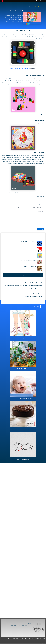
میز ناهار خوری (27, 625)
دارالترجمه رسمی (6, 625)
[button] (43, 1)
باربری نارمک (28, 626)
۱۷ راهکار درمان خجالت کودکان (23, 338)
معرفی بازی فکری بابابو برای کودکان (30, 254)
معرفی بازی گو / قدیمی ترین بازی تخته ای (30, 266)
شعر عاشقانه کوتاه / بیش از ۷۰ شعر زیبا (23, 459)
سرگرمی (36, 6)
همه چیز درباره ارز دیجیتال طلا (37, 293)
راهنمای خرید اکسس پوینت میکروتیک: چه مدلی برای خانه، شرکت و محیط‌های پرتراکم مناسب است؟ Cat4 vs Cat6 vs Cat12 (23, 285)
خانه (40, 6)
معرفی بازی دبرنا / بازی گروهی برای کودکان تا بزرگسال (28, 260)
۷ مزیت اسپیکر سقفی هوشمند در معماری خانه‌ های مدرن (33, 296)
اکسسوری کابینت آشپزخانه (21, 626)
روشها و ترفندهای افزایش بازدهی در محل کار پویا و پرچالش (33, 290)
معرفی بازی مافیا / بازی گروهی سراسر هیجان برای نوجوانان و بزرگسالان (25, 247)
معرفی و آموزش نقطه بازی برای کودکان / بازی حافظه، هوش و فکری (26, 241)
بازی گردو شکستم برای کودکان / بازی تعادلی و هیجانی (20, 68)
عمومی (38, 6)
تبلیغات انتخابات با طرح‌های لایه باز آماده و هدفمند (34, 288)
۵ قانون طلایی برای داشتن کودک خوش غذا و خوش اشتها (23, 398)
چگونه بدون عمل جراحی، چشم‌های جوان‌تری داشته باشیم (33, 279)
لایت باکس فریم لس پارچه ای (14, 625)
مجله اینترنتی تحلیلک (39, 0)
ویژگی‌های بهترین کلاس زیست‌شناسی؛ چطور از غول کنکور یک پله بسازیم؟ (31, 282)
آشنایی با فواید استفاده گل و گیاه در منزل (23, 368)
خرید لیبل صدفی (22, 625)
